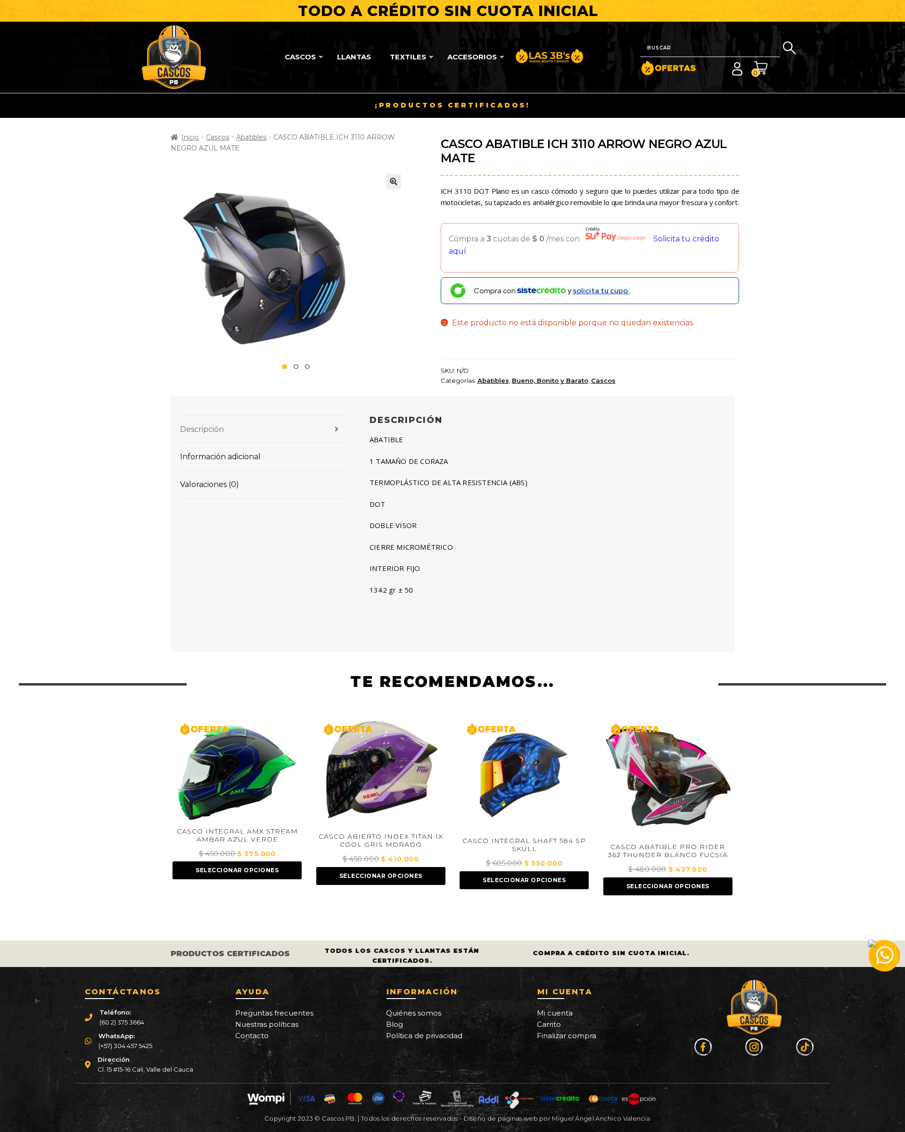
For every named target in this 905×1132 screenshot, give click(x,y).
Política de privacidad (424, 1035)
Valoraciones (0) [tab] (209, 484)
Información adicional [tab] (220, 456)
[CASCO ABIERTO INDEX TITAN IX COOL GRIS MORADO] (380, 772)
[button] (393, 181)
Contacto (252, 1035)
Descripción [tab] (202, 429)
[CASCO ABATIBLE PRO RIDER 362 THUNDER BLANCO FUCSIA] (667, 778)
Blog (394, 1024)
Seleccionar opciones (237, 870)
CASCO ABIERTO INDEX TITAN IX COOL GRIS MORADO (381, 841)
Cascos (217, 137)
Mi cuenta (555, 1012)
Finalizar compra (566, 1035)
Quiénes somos (413, 1012)
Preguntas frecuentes (274, 1012)
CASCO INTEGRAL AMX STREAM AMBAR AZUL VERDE (237, 835)
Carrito (549, 1024)
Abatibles (251, 137)
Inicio (190, 137)
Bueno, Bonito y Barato (550, 380)
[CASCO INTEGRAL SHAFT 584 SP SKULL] (524, 775)
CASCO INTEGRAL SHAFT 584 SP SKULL (524, 845)
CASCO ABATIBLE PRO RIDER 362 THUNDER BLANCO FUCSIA (668, 851)
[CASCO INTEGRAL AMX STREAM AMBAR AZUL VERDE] (237, 770)
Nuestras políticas (266, 1024)
